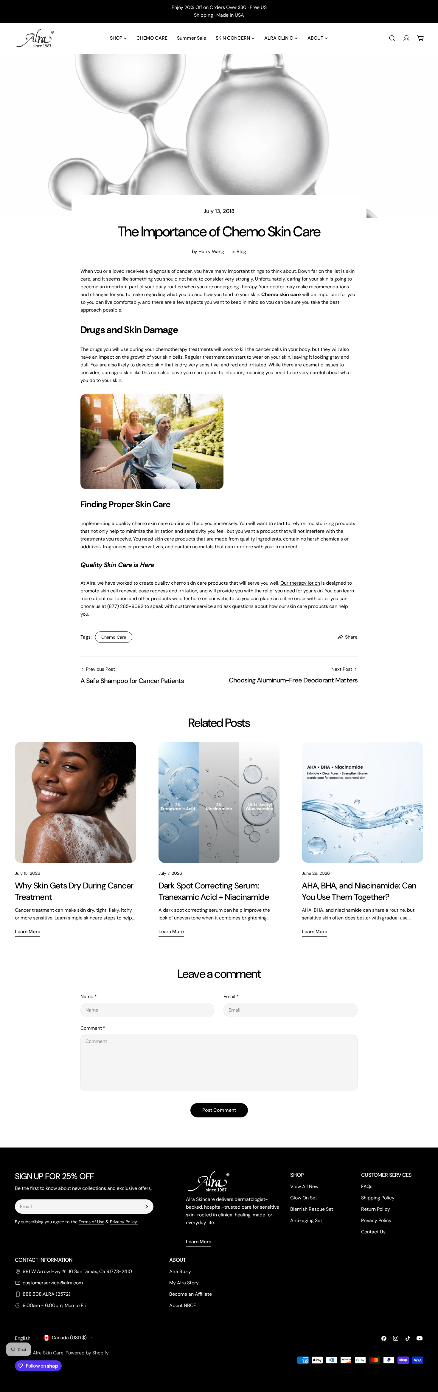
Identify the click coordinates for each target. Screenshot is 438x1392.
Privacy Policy (376, 1220)
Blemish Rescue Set (311, 1209)
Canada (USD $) (69, 1337)
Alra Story (180, 1271)
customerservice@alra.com (53, 1283)
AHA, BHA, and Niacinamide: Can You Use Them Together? (359, 891)
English (22, 1338)
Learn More (198, 1241)
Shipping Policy (377, 1198)
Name (88, 996)
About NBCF (182, 1305)
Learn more (27, 931)
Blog (241, 251)
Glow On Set (303, 1198)
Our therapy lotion (300, 583)
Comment (92, 1028)
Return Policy (375, 1209)
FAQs (366, 1186)
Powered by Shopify (87, 1353)
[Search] (392, 38)
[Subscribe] (146, 1206)
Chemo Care (113, 637)
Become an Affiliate (190, 1294)
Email (231, 996)
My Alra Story (184, 1283)
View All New (304, 1186)
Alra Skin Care (48, 1353)
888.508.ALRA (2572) (46, 1294)
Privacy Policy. (124, 1221)
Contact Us (373, 1232)
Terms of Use (91, 1221)
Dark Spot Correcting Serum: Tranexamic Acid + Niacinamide (214, 891)
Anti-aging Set (306, 1220)
